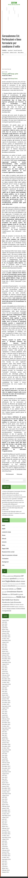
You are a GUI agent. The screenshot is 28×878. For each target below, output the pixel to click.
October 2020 (5, 748)
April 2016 (5, 846)
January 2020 (5, 764)
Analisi (12, 12)
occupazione (5, 604)
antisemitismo (5, 578)
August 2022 (5, 708)
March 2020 (5, 761)
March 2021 (5, 739)
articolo (4, 268)
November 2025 (6, 637)
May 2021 (4, 735)
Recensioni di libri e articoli (10, 15)
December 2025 (6, 635)
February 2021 (6, 741)
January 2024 (5, 677)
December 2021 (6, 722)
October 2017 (5, 814)
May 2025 (4, 648)
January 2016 (5, 852)
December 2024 (6, 657)
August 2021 (5, 730)
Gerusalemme (5, 52)
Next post (19, 474)
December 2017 (6, 810)
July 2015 (4, 861)
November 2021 (6, 724)
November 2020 (6, 746)
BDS (3, 581)
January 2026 (5, 633)
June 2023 (4, 689)
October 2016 (5, 835)
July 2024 (4, 666)
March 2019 (5, 783)
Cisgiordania (10, 581)
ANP (22, 576)
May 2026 (4, 626)
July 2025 (4, 644)
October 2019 (5, 770)
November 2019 (6, 768)
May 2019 (4, 779)
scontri (12, 606)
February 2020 (6, 762)
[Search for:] (14, 480)
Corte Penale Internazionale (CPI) (14, 583)
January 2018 (5, 808)
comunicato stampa (6, 532)
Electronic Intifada (7, 589)
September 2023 (6, 684)
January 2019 (5, 786)
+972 (3, 576)
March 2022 (5, 717)
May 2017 (4, 823)
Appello (3, 528)
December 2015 (6, 854)
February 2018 (6, 806)
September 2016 (6, 837)
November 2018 (6, 790)
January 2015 (5, 872)
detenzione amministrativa (21, 586)
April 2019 (5, 781)
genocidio (4, 591)
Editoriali (5, 12)
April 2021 (5, 737)
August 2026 (5, 620)
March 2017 (5, 826)
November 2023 (6, 680)
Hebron (9, 594)
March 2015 (5, 868)
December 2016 (6, 832)
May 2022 (4, 713)
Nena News (20, 52)
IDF (12, 594)
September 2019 (6, 772)
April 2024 (5, 671)
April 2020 (5, 759)
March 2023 (5, 695)
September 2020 (6, 750)
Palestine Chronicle (20, 604)
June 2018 (4, 799)
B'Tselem (22, 578)
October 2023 (5, 682)
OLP (14, 604)
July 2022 (4, 710)
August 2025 (5, 642)
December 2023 (6, 679)
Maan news (14, 597)
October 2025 (5, 638)
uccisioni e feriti (15, 608)
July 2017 (4, 819)
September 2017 (6, 815)
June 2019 (4, 777)
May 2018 (4, 801)
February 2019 (6, 784)
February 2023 (6, 697)
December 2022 (6, 700)
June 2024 (4, 668)
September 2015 (6, 859)
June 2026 (4, 624)
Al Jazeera (16, 576)
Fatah (15, 589)
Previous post (10, 474)
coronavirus (5, 583)
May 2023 (4, 691)
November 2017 (6, 812)
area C (18, 578)
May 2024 (4, 669)
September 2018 (6, 793)
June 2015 (4, 863)
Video (20, 15)
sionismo (17, 606)
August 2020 (5, 752)
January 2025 (5, 655)
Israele (15, 594)
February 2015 (6, 870)
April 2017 (5, 824)
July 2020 (4, 753)
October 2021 (5, 726)
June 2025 (4, 646)
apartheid (10, 50)
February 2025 (6, 653)
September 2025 (6, 640)
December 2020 (6, 744)
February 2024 (6, 675)
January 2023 (5, 699)
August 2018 (5, 795)
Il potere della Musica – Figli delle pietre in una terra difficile (14, 23)
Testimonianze (5, 558)
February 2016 (6, 850)
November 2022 (6, 702)
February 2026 (6, 631)
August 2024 (5, 664)
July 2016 (4, 841)
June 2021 (4, 733)
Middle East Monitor (12, 600)
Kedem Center (13, 52)
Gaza (19, 588)
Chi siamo (10, 9)
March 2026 (5, 629)
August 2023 (5, 686)
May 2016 (4, 845)
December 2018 (6, 788)
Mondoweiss (6, 602)
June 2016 (4, 843)
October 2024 (5, 660)
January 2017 (5, 830)
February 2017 (6, 828)
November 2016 (6, 834)
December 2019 (6, 766)
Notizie (16, 9)
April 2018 (5, 803)
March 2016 (5, 848)
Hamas (4, 594)
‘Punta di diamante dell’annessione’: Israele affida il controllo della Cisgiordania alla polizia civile (13, 507)
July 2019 (4, 775)
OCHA (11, 604)
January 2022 (5, 721)
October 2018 (5, 792)
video (3, 565)
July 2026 (4, 622)
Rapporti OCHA (19, 12)
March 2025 (5, 651)
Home (4, 9)
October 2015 (5, 857)
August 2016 (5, 839)
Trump (8, 608)
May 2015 (4, 865)
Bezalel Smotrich (18, 50)
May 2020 (4, 757)
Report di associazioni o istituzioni (9, 555)
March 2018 (5, 804)
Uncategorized (5, 562)
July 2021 (4, 731)
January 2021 (5, 742)
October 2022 (5, 704)
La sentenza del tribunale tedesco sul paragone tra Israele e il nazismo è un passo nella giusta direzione (13, 513)
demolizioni (11, 586)
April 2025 (5, 649)
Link (10, 18)
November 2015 (6, 855)
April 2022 (5, 715)
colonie (22, 581)
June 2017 (4, 821)
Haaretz (20, 591)
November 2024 (6, 658)
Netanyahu (17, 602)
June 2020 (4, 755)
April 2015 (5, 866)
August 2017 (5, 817)
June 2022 (4, 711)
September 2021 (6, 728)
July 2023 (4, 688)
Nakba (12, 602)
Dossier (5, 18)
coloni (18, 581)
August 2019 (5, 773)
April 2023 (5, 693)
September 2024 (6, 662)
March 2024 (5, 673)
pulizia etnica (6, 606)
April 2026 (5, 627)
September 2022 (6, 706)
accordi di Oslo (9, 576)
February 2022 (6, 719)
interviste (4, 542)
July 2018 (4, 797)
